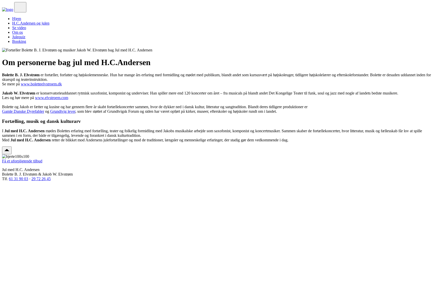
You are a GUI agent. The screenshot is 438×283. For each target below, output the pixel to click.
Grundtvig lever (62, 111)
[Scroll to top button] (7, 150)
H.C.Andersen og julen (30, 23)
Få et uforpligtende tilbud (22, 161)
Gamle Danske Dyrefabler (23, 111)
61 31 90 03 (18, 179)
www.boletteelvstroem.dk (41, 84)
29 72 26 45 (41, 179)
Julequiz (18, 37)
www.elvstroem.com (51, 98)
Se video (19, 28)
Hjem (16, 18)
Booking (19, 41)
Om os (17, 32)
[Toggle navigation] (20, 7)
